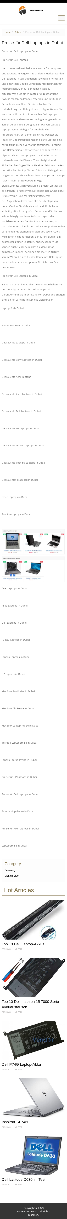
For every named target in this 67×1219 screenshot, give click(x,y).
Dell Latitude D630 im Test (23, 1179)
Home (7, 32)
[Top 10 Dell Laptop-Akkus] (33, 920)
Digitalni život (11, 875)
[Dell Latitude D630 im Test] (33, 1156)
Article (18, 32)
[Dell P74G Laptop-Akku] (33, 1041)
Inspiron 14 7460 (15, 1122)
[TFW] (33, 10)
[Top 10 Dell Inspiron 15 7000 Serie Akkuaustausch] (33, 978)
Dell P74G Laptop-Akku (21, 1064)
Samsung (9, 870)
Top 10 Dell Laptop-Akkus (23, 944)
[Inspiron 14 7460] (33, 1098)
